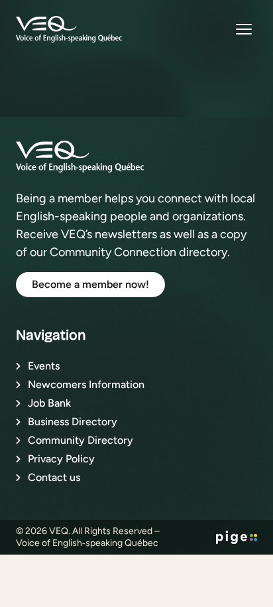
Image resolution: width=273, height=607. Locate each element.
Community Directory (80, 440)
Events (44, 366)
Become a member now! (90, 284)
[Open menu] (244, 29)
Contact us (54, 477)
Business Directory (72, 421)
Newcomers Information (86, 384)
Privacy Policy (61, 458)
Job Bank (49, 403)
